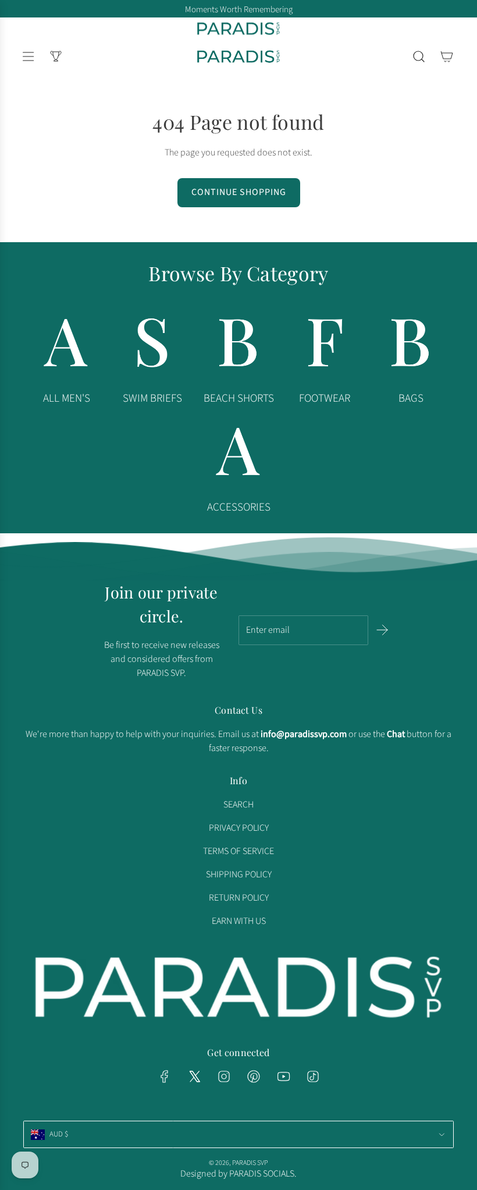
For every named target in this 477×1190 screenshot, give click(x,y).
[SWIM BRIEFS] (152, 346)
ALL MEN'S (66, 398)
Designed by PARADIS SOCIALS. (238, 1173)
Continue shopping (238, 192)
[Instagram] (224, 1076)
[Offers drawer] (56, 56)
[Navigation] (28, 56)
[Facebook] (165, 1076)
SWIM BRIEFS (152, 398)
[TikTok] (313, 1076)
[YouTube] (283, 1076)
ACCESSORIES (238, 507)
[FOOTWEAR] (324, 346)
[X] (194, 1076)
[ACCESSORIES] (238, 455)
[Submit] (381, 630)
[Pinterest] (254, 1076)
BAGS (410, 398)
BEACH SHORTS (239, 398)
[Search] (419, 56)
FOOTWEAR (324, 398)
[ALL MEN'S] (66, 346)
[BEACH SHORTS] (238, 346)
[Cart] (447, 56)
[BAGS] (410, 346)
